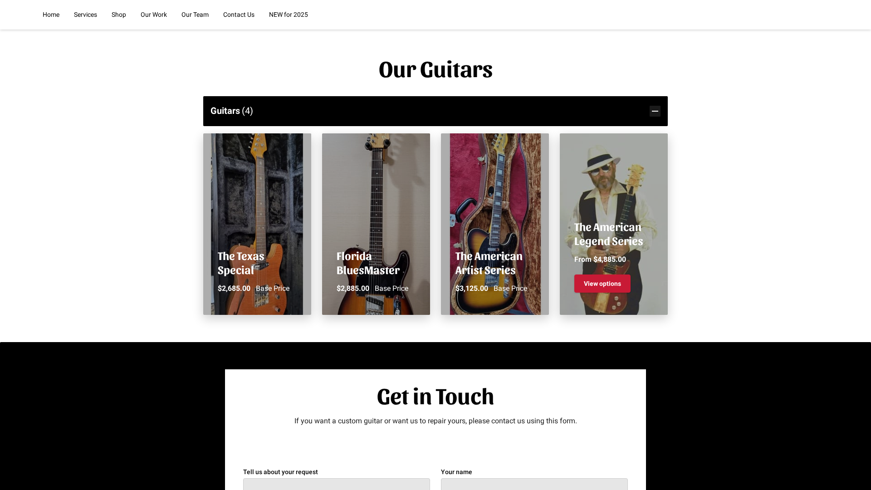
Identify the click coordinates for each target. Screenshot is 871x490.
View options (602, 283)
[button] (435, 111)
